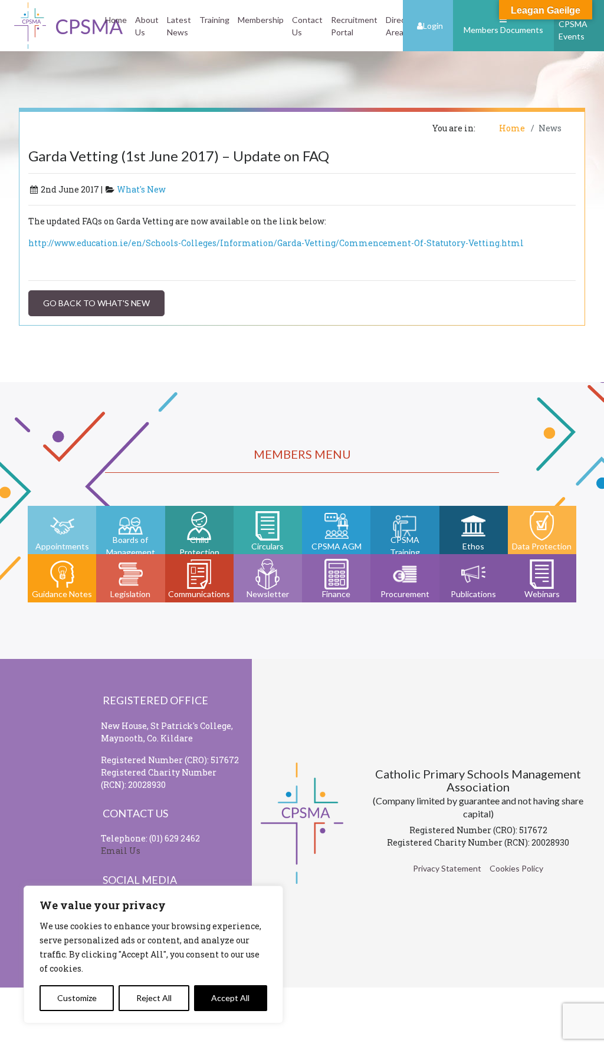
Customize (77, 998)
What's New (141, 189)
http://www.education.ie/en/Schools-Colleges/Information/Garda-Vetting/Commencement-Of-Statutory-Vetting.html (276, 243)
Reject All (154, 998)
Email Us (120, 850)
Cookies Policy (516, 868)
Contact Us (307, 26)
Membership (261, 20)
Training (214, 20)
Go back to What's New (96, 303)
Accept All (230, 998)
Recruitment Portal (354, 26)
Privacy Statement (447, 868)
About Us (147, 26)
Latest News (179, 26)
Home (116, 20)
